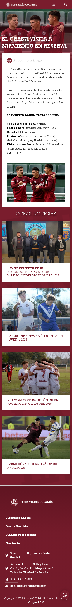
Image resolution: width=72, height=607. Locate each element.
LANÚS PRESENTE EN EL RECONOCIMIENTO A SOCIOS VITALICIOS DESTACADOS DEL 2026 (33, 272)
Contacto (13, 543)
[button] (65, 4)
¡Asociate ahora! (18, 518)
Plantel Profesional (21, 534)
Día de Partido (17, 526)
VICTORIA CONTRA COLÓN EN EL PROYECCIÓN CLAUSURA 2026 (32, 401)
